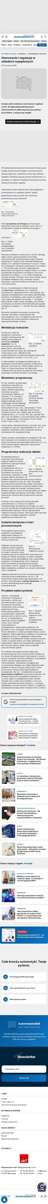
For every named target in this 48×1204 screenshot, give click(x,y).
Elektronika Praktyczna (10, 1139)
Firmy (10, 45)
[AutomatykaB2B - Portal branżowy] (25, 1196)
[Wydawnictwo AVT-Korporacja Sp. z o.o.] (24, 1158)
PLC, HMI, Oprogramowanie (30, 41)
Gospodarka (27, 45)
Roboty (16, 41)
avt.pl (39, 1173)
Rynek (3, 45)
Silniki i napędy (7, 41)
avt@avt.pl (41, 1171)
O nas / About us (7, 1102)
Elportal (4, 1136)
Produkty (17, 45)
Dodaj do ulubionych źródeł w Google (21, 122)
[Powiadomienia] (4, 1200)
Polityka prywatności (9, 1122)
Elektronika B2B (7, 1133)
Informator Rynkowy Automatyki (13, 1105)
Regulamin (5, 1116)
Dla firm (42, 45)
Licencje (4, 1119)
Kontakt (4, 1099)
